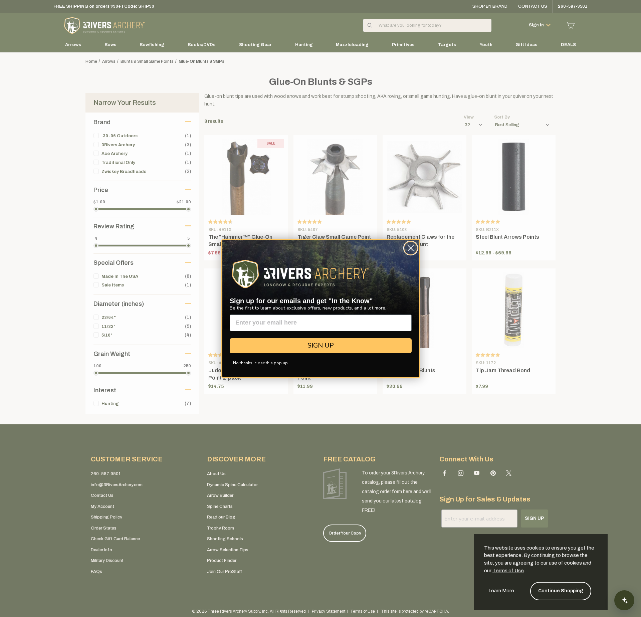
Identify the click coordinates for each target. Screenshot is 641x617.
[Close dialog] (410, 248)
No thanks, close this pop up (260, 363)
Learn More (501, 590)
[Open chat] (624, 600)
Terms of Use (508, 570)
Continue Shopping (560, 590)
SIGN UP (320, 345)
